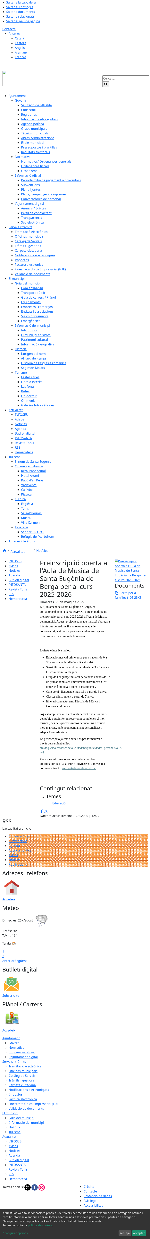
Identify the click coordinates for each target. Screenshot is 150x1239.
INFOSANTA (17, 584)
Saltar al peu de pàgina (23, 21)
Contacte (9, 29)
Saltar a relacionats (20, 16)
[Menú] (4, 91)
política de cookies (40, 1225)
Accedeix (8, 899)
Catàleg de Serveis (22, 1076)
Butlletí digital (19, 580)
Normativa (16, 1047)
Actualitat (18, 551)
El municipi (10, 1113)
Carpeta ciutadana (22, 1085)
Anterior (8, 961)
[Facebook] (34, 1187)
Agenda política (20, 850)
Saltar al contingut (19, 7)
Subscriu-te (10, 995)
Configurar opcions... (16, 1233)
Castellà (20, 43)
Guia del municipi (21, 1118)
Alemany (21, 52)
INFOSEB (15, 561)
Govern (14, 1043)
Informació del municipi (26, 1122)
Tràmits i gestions (22, 1080)
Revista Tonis (18, 589)
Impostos (16, 1094)
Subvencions (18, 841)
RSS (11, 594)
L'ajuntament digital (23, 1057)
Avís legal (90, 1201)
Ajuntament (11, 1038)
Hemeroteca (18, 599)
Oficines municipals (23, 1071)
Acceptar (139, 1233)
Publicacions (18, 864)
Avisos (13, 566)
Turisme (15, 1132)
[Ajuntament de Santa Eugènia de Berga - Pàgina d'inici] (26, 78)
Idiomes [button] (15, 33)
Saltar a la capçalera (21, 2)
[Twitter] (27, 1187)
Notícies (42, 550)
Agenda (14, 575)
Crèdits (89, 1186)
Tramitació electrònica (25, 1066)
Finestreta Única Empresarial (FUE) (34, 1104)
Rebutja (125, 1233)
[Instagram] (41, 1187)
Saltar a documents (20, 12)
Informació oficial (22, 1052)
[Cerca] (105, 84)
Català (19, 38)
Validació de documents (26, 1108)
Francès (20, 57)
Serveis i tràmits (14, 1061)
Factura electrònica (23, 1099)
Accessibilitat (93, 1205)
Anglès (20, 48)
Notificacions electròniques (29, 1090)
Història (14, 1127)
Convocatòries (19, 836)
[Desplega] (28, 552)
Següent (21, 961)
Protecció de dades (98, 1196)
